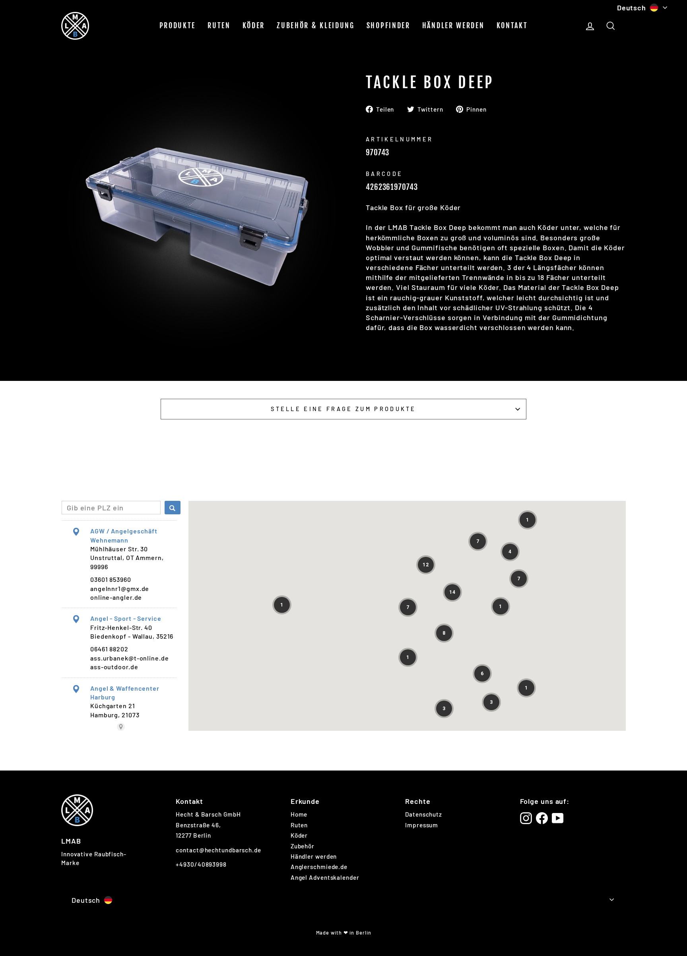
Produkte (177, 25)
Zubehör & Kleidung (316, 25)
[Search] (172, 507)
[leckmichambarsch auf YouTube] (558, 818)
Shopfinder (388, 25)
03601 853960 (110, 579)
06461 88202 (109, 649)
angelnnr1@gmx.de (119, 588)
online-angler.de (116, 597)
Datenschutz (423, 814)
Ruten (219, 25)
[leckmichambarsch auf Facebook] (542, 818)
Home (299, 814)
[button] (528, 520)
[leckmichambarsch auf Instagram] (526, 818)
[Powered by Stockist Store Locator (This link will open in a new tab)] (121, 727)
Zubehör (302, 846)
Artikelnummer (399, 139)
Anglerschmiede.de (319, 866)
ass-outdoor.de (114, 666)
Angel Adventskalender (325, 877)
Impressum (421, 825)
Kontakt (512, 25)
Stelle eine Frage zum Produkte (343, 409)
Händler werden (453, 25)
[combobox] (111, 507)
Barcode (384, 173)
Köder (254, 25)
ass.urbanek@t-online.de (129, 658)
